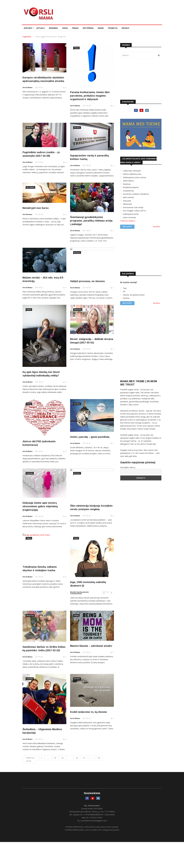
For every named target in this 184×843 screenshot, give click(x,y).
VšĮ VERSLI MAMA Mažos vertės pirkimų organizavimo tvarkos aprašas (92, 827)
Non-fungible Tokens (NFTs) (134, 211)
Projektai (112, 28)
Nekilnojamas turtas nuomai (134, 177)
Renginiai (53, 28)
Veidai (65, 28)
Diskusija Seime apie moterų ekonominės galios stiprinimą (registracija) (40, 506)
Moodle (125, 28)
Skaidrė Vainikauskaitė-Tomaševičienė (79, 593)
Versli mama (27, 87)
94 (62, 758)
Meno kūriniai (128, 197)
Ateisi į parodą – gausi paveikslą (89, 436)
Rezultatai (156, 227)
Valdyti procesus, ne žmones (87, 281)
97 (84, 758)
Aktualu (40, 28)
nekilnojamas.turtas (130, 214)
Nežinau (126, 298)
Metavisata (127, 204)
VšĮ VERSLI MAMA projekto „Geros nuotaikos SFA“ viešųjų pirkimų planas (92, 830)
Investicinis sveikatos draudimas (135, 194)
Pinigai (75, 28)
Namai (101, 28)
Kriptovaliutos (128, 181)
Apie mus (28, 28)
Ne (123, 291)
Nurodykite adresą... (128, 467)
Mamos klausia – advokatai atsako (91, 645)
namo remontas (129, 217)
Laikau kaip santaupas (131, 171)
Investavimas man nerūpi (132, 207)
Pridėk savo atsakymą (127, 221)
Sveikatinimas (128, 191)
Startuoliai (126, 201)
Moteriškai (88, 28)
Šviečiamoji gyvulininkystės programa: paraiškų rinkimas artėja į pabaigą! (91, 221)
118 (98, 758)
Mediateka (30, 127)
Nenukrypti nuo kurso (36, 208)
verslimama (27, 214)
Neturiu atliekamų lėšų (131, 174)
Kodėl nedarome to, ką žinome (88, 712)
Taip (124, 288)
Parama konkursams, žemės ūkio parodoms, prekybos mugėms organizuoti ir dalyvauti (90, 96)
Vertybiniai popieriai (130, 187)
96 (77, 758)
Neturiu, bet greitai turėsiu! (133, 295)
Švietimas (126, 184)
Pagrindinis (27, 36)
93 (55, 758)
